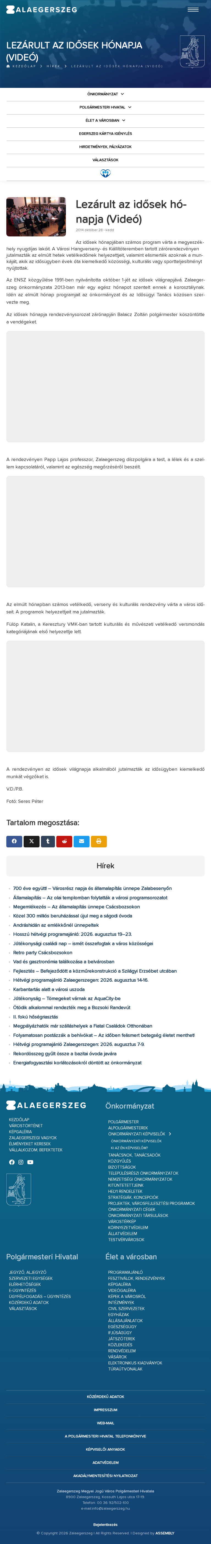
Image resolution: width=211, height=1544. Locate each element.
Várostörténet (26, 1126)
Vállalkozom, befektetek (36, 1150)
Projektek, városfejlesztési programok (151, 1204)
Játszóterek (121, 1339)
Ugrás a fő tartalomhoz (191, 2)
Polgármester (123, 1122)
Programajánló (125, 1273)
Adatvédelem (106, 1463)
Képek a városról (127, 1297)
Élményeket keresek (30, 1144)
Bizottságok (122, 1167)
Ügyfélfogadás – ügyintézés (40, 1297)
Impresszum (105, 1410)
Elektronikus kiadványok (135, 1363)
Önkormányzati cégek (132, 1210)
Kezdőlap (23, 66)
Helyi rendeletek (125, 1192)
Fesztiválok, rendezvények (136, 1279)
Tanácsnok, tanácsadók (134, 1155)
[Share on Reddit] (64, 841)
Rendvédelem (122, 1351)
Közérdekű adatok (29, 1303)
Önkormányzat (102, 94)
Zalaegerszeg (41, 9)
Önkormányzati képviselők (136, 1134)
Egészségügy (122, 1327)
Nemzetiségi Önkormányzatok (140, 1179)
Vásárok (117, 1357)
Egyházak (118, 1315)
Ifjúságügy (120, 1333)
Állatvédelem (122, 1234)
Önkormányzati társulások (138, 1216)
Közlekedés (120, 1345)
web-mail (105, 1423)
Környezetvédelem (128, 1228)
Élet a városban (102, 120)
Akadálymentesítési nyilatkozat (105, 1476)
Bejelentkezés (105, 1525)
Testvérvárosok (126, 1240)
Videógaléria (122, 1291)
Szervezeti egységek (31, 1279)
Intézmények (121, 1303)
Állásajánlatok (125, 1321)
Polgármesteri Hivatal (102, 107)
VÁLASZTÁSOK (105, 160)
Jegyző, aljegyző (27, 1273)
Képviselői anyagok (105, 1449)
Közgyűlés (119, 1161)
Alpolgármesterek (128, 1128)
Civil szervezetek (126, 1309)
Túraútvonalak (125, 1369)
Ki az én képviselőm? (129, 1148)
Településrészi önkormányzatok (143, 1173)
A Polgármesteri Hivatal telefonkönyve (105, 1436)
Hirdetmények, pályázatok (105, 147)
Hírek (54, 66)
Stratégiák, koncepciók (133, 1198)
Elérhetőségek (25, 1285)
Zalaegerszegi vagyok (33, 1138)
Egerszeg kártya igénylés (105, 134)
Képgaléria (20, 1132)
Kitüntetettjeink (126, 1185)
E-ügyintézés (22, 1291)
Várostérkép (122, 1222)
